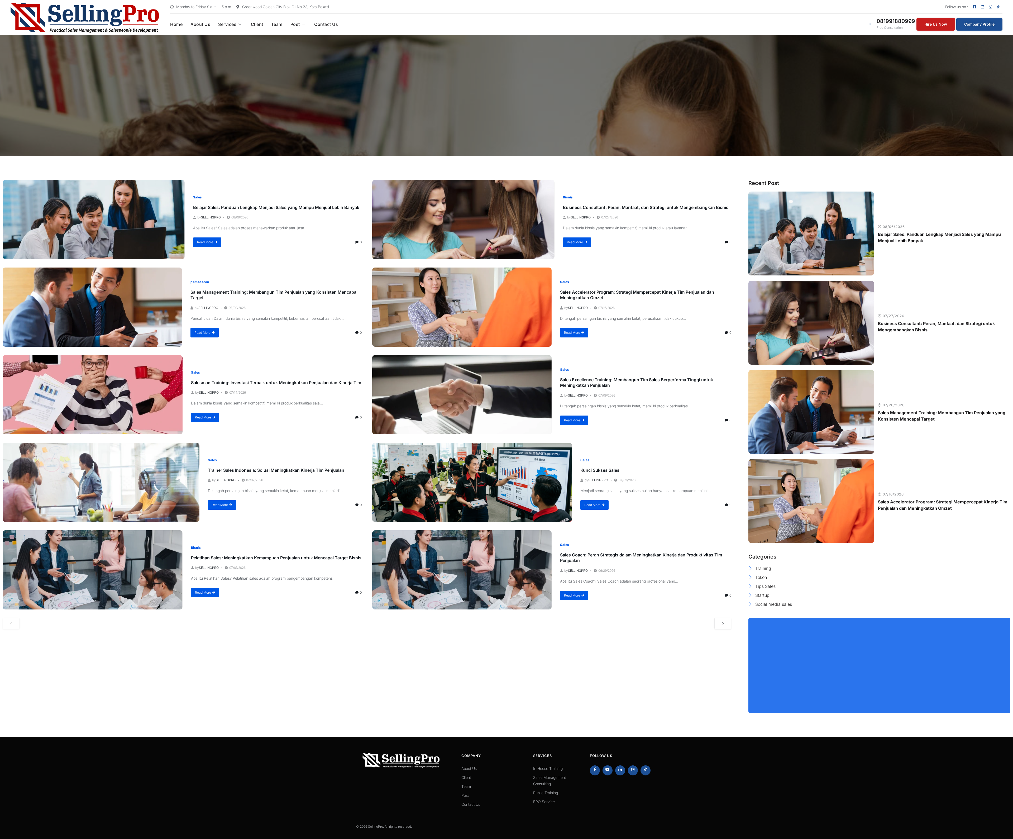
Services (227, 24)
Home (176, 24)
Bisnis (568, 197)
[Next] (722, 623)
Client (257, 24)
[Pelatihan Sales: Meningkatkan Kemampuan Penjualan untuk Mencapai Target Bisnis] (93, 569)
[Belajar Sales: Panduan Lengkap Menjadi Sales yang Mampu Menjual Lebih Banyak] (94, 219)
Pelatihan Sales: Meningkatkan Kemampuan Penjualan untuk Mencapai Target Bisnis (276, 557)
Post (295, 24)
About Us (200, 24)
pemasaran (199, 282)
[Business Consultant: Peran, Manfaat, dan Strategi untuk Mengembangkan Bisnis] (463, 219)
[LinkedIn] (620, 770)
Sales (197, 197)
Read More (205, 242)
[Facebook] (975, 7)
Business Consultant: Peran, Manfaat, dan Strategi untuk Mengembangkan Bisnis (645, 207)
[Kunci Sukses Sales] (472, 482)
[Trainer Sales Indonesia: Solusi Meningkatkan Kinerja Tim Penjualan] (101, 482)
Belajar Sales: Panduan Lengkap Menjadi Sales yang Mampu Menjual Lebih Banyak (276, 207)
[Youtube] (608, 770)
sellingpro (211, 217)
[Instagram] (991, 7)
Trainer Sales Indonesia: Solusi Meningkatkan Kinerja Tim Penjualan (276, 470)
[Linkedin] (983, 7)
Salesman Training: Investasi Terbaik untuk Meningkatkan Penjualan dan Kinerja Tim (276, 382)
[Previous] (11, 623)
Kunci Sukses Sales (599, 470)
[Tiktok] (646, 770)
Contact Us (326, 24)
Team (277, 24)
